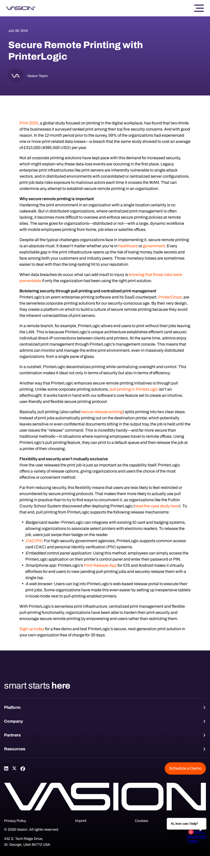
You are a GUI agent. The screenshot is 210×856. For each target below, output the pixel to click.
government (154, 246)
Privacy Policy (15, 821)
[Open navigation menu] (199, 8)
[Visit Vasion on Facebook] (22, 768)
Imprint (80, 821)
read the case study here (157, 506)
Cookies (141, 821)
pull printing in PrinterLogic (134, 389)
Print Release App (100, 565)
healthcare (128, 246)
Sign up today (31, 629)
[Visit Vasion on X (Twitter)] (14, 768)
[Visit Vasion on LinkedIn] (6, 768)
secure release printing (101, 412)
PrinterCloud (170, 297)
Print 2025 (28, 123)
